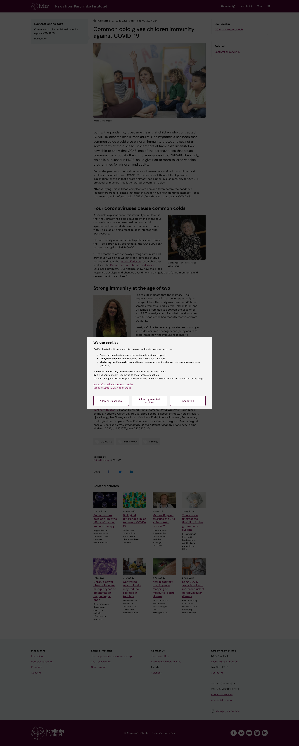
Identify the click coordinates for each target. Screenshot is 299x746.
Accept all (188, 401)
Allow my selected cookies (149, 401)
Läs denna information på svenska (112, 387)
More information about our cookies (113, 384)
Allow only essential (111, 401)
